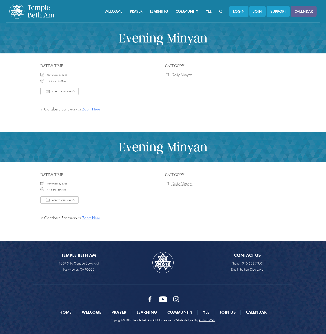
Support (278, 11)
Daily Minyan (181, 74)
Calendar (303, 11)
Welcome (113, 11)
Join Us (228, 312)
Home (65, 312)
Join (257, 11)
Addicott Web (207, 320)
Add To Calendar (62, 91)
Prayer (136, 11)
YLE (209, 11)
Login (239, 11)
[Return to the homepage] (31, 11)
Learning (159, 11)
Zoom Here (91, 109)
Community (187, 11)
